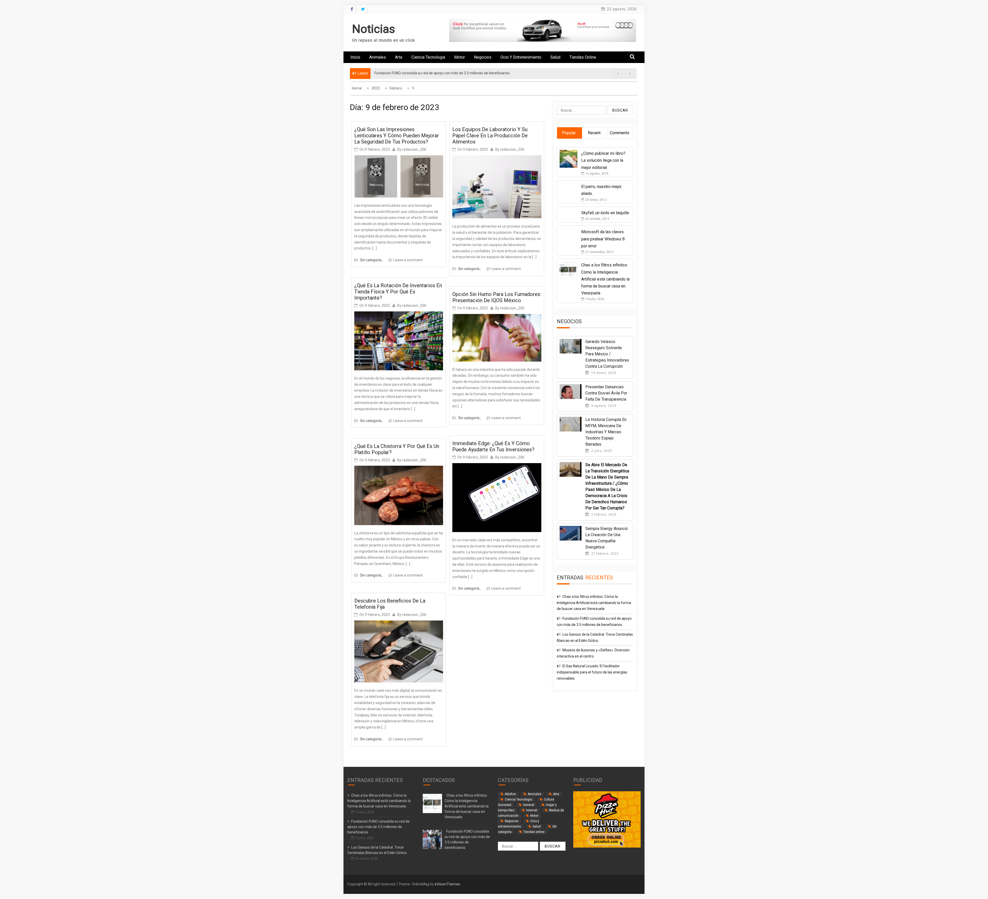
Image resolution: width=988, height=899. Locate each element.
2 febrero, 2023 (603, 514)
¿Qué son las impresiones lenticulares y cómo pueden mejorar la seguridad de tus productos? (396, 135)
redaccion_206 (414, 149)
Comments (619, 132)
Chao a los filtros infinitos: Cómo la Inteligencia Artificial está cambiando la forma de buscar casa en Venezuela (605, 279)
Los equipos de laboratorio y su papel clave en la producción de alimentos (490, 135)
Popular (569, 132)
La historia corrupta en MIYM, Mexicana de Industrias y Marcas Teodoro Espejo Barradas (606, 432)
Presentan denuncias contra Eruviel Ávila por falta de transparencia (606, 393)
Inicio (355, 57)
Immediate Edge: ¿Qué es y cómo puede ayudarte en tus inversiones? (493, 446)
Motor (459, 57)
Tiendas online (582, 57)
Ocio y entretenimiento (520, 57)
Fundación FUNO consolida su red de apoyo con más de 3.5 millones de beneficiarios (378, 826)
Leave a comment (408, 260)
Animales (377, 57)
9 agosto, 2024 (603, 406)
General (528, 805)
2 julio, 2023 (601, 451)
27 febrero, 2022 (604, 553)
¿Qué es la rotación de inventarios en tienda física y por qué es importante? (398, 291)
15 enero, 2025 (603, 373)
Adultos (510, 794)
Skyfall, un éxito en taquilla (605, 212)
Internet (531, 810)
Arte (398, 57)
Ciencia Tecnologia (428, 57)
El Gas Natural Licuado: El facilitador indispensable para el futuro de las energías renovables (592, 672)
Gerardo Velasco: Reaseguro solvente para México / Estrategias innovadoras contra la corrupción (607, 354)
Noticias (373, 29)
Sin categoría (370, 260)
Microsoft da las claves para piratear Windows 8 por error (603, 238)
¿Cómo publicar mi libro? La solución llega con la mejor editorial (603, 160)
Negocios (482, 57)
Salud (555, 57)
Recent (594, 132)
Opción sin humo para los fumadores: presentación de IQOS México (496, 297)
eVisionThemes (447, 884)
